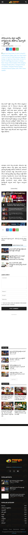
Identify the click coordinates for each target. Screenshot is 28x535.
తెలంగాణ (3, 252)
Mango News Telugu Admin (8, 45)
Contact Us (22, 529)
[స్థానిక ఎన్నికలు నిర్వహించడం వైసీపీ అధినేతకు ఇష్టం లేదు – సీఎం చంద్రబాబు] (7, 391)
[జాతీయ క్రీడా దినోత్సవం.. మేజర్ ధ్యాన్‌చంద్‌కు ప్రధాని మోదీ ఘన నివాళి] (5, 374)
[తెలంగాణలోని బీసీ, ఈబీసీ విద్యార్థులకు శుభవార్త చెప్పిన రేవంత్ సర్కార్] (5, 264)
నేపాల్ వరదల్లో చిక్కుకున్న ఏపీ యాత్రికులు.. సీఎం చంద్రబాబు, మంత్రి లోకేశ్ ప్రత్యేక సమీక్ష (20, 398)
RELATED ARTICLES (6, 245)
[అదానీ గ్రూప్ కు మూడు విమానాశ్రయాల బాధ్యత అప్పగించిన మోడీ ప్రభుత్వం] (5, 496)
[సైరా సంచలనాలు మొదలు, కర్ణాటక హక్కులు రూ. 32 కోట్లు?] (5, 482)
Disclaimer (5, 529)
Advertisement (16, 529)
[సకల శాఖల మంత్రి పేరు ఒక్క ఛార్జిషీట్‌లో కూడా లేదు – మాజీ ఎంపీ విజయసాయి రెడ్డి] (5, 360)
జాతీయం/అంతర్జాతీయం (5, 409)
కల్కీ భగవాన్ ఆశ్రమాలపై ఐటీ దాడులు (7, 239)
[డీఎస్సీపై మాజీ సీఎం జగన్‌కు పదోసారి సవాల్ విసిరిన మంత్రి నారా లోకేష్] (21, 406)
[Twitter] (10, 49)
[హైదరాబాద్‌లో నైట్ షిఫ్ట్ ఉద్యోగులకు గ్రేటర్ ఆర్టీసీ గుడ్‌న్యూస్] (5, 250)
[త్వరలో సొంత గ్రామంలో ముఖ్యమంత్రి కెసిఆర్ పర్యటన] (5, 489)
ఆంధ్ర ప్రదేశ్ (3, 394)
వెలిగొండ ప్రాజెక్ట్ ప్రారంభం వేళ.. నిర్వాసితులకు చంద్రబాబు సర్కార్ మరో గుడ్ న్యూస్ (17, 367)
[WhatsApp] (17, 49)
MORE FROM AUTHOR (18, 245)
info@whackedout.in (17, 467)
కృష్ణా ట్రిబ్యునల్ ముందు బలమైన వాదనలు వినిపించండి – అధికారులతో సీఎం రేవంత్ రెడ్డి (17, 257)
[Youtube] (17, 471)
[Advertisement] (14, 19)
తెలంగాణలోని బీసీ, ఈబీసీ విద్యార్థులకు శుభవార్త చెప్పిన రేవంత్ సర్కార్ (17, 264)
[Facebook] (7, 49)
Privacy (10, 529)
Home (2, 35)
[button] (2, 2)
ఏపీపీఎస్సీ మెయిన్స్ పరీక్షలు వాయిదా (21, 239)
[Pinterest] (14, 49)
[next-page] (5, 270)
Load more (13, 379)
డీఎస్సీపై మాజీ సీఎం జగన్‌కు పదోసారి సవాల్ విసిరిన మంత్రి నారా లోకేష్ (20, 413)
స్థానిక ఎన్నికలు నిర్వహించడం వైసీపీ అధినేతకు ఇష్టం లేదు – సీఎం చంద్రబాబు (7, 398)
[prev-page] (2, 270)
